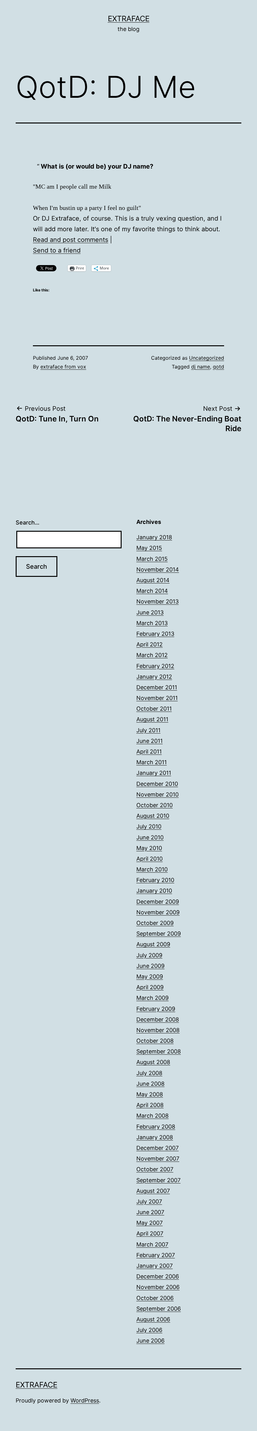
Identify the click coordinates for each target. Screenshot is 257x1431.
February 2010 (155, 880)
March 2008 (152, 1115)
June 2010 (150, 837)
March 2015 (152, 559)
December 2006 (157, 1276)
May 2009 (149, 976)
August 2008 (153, 1062)
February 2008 (155, 1126)
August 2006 (153, 1319)
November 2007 (157, 1158)
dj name (200, 366)
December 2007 (157, 1148)
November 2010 (157, 794)
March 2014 (152, 591)
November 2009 (158, 912)
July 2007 (149, 1201)
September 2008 (158, 1051)
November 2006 (158, 1287)
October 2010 (154, 805)
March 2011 (151, 762)
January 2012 (154, 676)
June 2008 (150, 1083)
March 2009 (152, 998)
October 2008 (155, 1040)
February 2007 (155, 1255)
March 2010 (152, 869)
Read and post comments (70, 239)
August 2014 (153, 580)
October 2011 (154, 708)
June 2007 (150, 1212)
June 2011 (149, 741)
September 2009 (158, 933)
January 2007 (154, 1265)
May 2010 (149, 848)
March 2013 (152, 623)
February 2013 (155, 633)
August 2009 (153, 944)
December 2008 (157, 1019)
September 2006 (158, 1308)
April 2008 (150, 1105)
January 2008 (154, 1137)
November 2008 (158, 1030)
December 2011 (156, 687)
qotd (218, 366)
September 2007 (158, 1180)
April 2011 (149, 751)
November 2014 (157, 569)
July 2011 (148, 730)
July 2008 (149, 1073)
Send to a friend (57, 250)
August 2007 (153, 1191)
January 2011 (153, 773)
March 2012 (152, 655)
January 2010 (154, 890)
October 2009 (155, 923)
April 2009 (150, 987)
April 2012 (149, 644)
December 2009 (157, 901)
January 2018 (154, 537)
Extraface (128, 18)
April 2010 (149, 858)
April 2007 (149, 1233)
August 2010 (152, 815)
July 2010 (148, 826)
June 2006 (150, 1340)
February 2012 (155, 666)
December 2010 (157, 784)
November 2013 (157, 601)
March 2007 (152, 1244)
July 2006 (149, 1330)
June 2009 (150, 966)
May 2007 (149, 1222)
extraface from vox (63, 366)
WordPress (85, 1400)
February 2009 (155, 1008)
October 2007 (154, 1169)
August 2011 (152, 719)
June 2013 (150, 612)
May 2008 (149, 1094)
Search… (27, 522)
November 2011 (157, 698)
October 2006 (155, 1298)
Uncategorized (206, 358)
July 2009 (149, 955)
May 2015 (149, 548)
